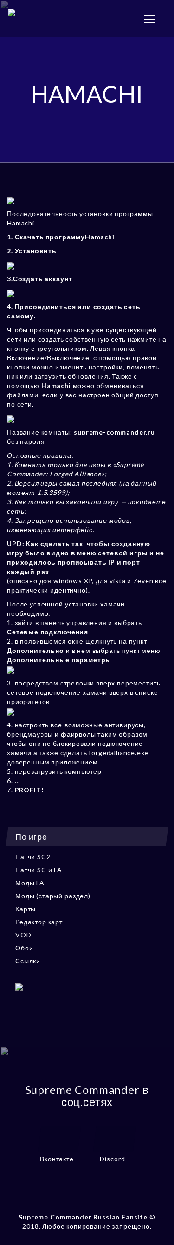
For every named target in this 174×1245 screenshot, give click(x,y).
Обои (24, 948)
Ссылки (27, 961)
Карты (25, 909)
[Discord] (115, 1138)
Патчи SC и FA (38, 870)
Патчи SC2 (33, 857)
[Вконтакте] (59, 1138)
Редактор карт (39, 922)
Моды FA (30, 883)
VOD (23, 935)
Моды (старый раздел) (52, 896)
